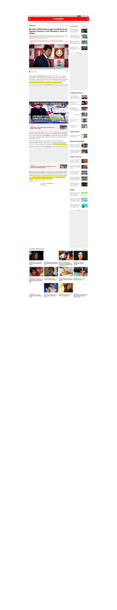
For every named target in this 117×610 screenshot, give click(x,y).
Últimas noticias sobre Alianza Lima (74, 120)
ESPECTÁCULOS (70, 22)
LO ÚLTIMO (35, 22)
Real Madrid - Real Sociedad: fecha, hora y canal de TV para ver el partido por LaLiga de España (49, 42)
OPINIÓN (43, 22)
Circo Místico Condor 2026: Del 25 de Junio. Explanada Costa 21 (75, 167)
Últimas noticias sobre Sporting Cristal (74, 126)
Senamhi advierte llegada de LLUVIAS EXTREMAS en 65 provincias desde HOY (75, 151)
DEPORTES (64, 22)
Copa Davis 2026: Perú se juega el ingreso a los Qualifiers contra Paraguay (46, 40)
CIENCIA (60, 22)
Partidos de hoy (78, 114)
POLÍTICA (39, 22)
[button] (29, 19)
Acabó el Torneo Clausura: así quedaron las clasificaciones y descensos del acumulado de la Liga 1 (75, 103)
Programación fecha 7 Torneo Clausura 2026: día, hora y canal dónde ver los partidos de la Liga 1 (75, 37)
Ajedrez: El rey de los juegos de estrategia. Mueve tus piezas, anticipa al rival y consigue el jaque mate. (75, 206)
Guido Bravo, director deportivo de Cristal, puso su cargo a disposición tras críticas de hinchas (75, 97)
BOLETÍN (82, 22)
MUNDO (56, 22)
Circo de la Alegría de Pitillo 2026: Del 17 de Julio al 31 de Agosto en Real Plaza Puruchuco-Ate (75, 179)
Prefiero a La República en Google (48, 184)
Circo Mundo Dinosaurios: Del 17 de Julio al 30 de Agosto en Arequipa (75, 184)
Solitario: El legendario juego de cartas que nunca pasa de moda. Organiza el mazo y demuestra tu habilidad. (75, 200)
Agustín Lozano (32, 35)
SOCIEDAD (53, 22)
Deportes (32, 25)
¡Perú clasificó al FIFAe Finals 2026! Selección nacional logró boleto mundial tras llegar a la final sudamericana (75, 32)
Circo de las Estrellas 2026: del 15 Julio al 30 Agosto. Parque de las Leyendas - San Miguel (75, 161)
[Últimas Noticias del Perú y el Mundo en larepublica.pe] (58, 19)
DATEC (78, 22)
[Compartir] (67, 71)
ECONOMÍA (48, 22)
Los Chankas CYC (48, 81)
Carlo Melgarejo (34, 71)
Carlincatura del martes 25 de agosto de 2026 (75, 136)
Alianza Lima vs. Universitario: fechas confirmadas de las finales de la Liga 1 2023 (42, 128)
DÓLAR (75, 22)
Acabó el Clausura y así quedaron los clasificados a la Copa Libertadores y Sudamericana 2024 (43, 167)
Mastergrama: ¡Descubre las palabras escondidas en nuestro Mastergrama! (75, 194)
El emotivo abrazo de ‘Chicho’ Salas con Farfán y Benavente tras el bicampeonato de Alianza (75, 49)
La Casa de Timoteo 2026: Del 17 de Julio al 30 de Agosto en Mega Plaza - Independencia (75, 173)
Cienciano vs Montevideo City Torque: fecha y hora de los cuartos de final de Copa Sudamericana (75, 146)
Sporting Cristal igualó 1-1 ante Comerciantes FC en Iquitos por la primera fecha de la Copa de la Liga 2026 (75, 43)
